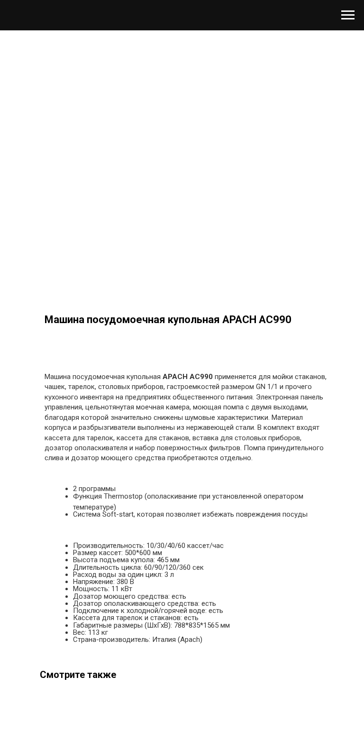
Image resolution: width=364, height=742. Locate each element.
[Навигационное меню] (348, 15)
